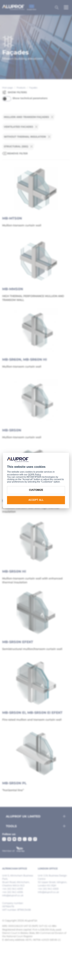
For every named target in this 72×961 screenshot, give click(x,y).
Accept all (36, 500)
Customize (36, 490)
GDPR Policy (34, 474)
